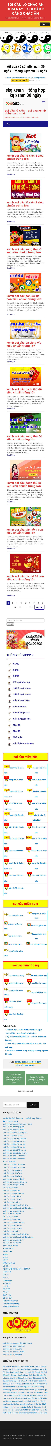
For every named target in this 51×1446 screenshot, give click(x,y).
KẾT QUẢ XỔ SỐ (9, 1263)
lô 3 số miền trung (39, 1003)
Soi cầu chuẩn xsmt (10, 1188)
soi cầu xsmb (30, 1404)
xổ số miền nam (28, 1413)
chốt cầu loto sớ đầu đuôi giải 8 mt (15, 1205)
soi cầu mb (21, 1404)
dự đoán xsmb (8, 1381)
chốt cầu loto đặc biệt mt (12, 1196)
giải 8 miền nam (15, 936)
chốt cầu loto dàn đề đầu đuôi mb (15, 1153)
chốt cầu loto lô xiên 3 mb (12, 1173)
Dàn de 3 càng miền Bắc (27, 1378)
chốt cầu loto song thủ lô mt (13, 1211)
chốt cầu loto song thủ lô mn (13, 1240)
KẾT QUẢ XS (7, 1252)
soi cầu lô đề (12, 1404)
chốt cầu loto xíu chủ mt (12, 1214)
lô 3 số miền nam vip (38, 944)
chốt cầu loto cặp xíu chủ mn (13, 1223)
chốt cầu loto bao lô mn (11, 1220)
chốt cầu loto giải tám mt (12, 1199)
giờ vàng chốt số (31, 1387)
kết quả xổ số (20, 1062)
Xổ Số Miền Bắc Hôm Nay (12, 1413)
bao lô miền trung (39, 983)
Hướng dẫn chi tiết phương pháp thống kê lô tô (36, 1079)
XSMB (5, 1254)
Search (33, 1105)
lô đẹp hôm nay (30, 1392)
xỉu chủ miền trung (16, 975)
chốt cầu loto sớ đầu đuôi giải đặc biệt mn (18, 1237)
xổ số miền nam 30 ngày (25, 1065)
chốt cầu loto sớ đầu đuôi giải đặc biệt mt (18, 1208)
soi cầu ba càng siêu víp (35, 1395)
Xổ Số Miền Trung (40, 1413)
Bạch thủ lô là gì (9, 1366)
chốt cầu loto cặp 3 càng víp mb (14, 1138)
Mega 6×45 (7, 1272)
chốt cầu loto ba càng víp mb (13, 1127)
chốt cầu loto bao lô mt (11, 1191)
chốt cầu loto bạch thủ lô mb (13, 1135)
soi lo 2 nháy (42, 1407)
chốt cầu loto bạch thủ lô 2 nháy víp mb (17, 1124)
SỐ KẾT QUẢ (7, 1298)
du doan (14, 1378)
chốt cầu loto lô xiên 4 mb (12, 1176)
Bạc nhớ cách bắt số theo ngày (26, 1366)
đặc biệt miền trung (39, 975)
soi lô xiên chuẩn (17, 1410)
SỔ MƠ (5, 1292)
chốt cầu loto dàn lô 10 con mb (14, 1156)
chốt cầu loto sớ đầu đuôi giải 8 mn (16, 1234)
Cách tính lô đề (41, 1372)
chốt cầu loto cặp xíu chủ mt (13, 1194)
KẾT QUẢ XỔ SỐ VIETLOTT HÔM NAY (16, 1269)
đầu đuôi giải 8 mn (38, 926)
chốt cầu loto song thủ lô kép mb (15, 1182)
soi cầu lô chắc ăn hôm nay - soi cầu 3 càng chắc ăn (26, 78)
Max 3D (6, 1275)
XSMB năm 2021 (29, 1410)
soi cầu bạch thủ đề (22, 1398)
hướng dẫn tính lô (25, 1390)
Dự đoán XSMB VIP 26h (22, 1381)
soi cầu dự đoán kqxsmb (38, 1398)
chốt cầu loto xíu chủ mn (12, 1243)
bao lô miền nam (14, 944)
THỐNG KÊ (7, 1283)
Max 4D (6, 1278)
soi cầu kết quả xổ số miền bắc (26, 1401)
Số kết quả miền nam (11, 1307)
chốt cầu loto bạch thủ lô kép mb (15, 1133)
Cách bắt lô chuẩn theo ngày (16, 1372)
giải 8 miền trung (16, 983)
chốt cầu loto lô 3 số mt (11, 1202)
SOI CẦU (6, 1286)
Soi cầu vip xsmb (9, 1162)
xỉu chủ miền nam (16, 915)
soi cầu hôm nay (9, 1401)
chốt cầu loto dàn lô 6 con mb (14, 1164)
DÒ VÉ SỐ (6, 1289)
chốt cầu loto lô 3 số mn (12, 1231)
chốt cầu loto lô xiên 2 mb (12, 1170)
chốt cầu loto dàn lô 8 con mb (14, 1167)
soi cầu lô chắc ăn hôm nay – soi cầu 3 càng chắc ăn (25, 9)
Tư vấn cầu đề (8, 1249)
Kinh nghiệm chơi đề (19, 80)
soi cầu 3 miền (21, 1395)
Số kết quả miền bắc (10, 1301)
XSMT (5, 1260)
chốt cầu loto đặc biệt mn (12, 1225)
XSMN (5, 1257)
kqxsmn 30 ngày (34, 1062)
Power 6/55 (7, 1281)
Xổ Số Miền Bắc (42, 1410)
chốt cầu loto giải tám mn (12, 1228)
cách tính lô (32, 1372)
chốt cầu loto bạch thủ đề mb (13, 1130)
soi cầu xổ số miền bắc (29, 1407)
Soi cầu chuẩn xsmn (10, 1217)
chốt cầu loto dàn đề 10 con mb (14, 1150)
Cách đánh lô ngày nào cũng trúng (15, 1375)
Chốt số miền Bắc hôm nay (24, 1369)
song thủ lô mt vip (38, 992)
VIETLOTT (7, 1266)
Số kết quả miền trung (11, 1304)
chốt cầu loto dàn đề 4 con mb (14, 1141)
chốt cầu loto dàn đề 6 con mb (14, 1144)
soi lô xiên (6, 1410)
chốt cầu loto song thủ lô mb (13, 1185)
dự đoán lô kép (41, 1378)
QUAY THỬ (7, 1295)
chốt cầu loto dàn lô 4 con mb (14, 1159)
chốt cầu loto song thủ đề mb (13, 1179)
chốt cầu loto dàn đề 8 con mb (14, 1147)
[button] (45, 24)
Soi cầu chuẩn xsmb (10, 1121)
